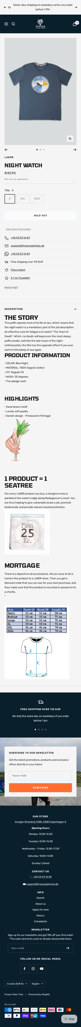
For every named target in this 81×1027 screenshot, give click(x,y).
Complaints (40, 921)
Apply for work (40, 909)
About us (40, 903)
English (35, 983)
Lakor (9, 157)
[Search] (13, 24)
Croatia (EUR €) (15, 983)
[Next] (74, 149)
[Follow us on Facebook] (24, 969)
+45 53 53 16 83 (20, 237)
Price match (18, 269)
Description (14, 309)
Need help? (11, 287)
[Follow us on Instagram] (33, 969)
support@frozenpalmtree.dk (27, 245)
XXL (22, 198)
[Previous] (6, 149)
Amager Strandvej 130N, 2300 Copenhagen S (40, 821)
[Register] (67, 948)
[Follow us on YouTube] (41, 969)
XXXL (37, 198)
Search (40, 897)
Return (40, 915)
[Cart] (74, 24)
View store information (18, 229)
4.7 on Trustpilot (20, 278)
